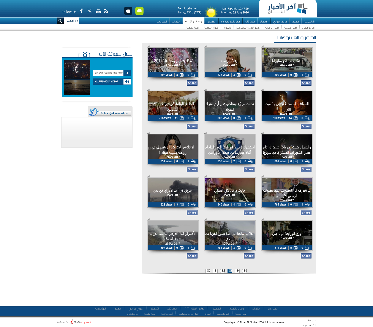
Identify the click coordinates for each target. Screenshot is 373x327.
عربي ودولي (280, 21)
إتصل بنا (162, 21)
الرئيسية (309, 21)
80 (208, 271)
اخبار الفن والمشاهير (248, 27)
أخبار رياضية (272, 27)
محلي (295, 21)
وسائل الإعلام (193, 21)
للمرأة (227, 27)
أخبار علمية (290, 27)
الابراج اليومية (211, 27)
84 (238, 271)
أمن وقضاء (308, 27)
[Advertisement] (227, 291)
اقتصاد (264, 21)
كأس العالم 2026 (230, 21)
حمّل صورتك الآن (116, 54)
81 (216, 271)
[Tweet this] (110, 112)
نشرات (176, 21)
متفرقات (250, 21)
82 (223, 271)
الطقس (211, 21)
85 (245, 271)
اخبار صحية (192, 27)
